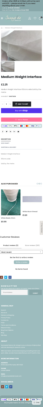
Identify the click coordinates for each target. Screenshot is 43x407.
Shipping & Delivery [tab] (8, 147)
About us (4, 313)
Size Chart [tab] (5, 143)
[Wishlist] (35, 18)
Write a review (21, 262)
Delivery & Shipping (7, 315)
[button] (21, 120)
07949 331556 (5, 370)
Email (18, 131)
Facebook (2, 131)
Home (2, 28)
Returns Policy (5, 328)
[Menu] (2, 18)
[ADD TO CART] (17, 193)
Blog (2, 333)
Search (3, 310)
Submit (35, 293)
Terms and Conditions (8, 325)
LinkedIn (10, 131)
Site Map (4, 335)
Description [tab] (6, 139)
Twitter (6, 131)
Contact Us (4, 320)
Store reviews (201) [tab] (32, 245)
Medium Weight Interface (21, 77)
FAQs (2, 323)
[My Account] (29, 18)
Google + (14, 131)
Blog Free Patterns (7, 330)
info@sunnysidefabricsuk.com (11, 376)
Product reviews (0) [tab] (10, 245)
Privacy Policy (5, 318)
